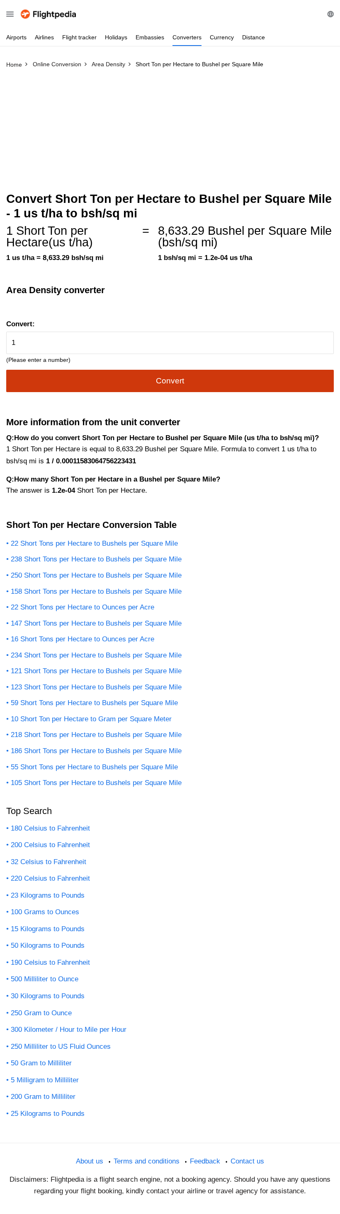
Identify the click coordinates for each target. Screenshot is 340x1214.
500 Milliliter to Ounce (44, 979)
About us (89, 1161)
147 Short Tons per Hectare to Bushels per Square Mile (96, 623)
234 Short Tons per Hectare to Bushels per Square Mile (96, 655)
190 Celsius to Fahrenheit (50, 962)
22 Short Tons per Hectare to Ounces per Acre (82, 607)
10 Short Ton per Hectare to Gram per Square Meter (91, 719)
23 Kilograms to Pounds (48, 895)
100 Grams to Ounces (45, 912)
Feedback (205, 1161)
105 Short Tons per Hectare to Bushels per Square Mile (96, 783)
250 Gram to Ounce (41, 1013)
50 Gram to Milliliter (41, 1063)
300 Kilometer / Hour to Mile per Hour (68, 1029)
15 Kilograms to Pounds (48, 929)
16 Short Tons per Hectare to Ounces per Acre (82, 639)
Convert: (20, 324)
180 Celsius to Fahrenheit (50, 828)
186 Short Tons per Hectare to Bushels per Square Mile (96, 751)
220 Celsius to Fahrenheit (50, 878)
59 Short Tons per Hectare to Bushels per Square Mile (94, 703)
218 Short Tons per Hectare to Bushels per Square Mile (96, 735)
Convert (170, 380)
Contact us (247, 1161)
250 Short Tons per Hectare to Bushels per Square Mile (96, 575)
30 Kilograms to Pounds (48, 996)
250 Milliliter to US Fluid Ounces (61, 1046)
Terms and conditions (147, 1161)
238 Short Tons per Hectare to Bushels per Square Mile (96, 559)
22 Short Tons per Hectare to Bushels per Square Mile (94, 543)
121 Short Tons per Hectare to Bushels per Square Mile (96, 671)
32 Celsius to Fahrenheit (48, 862)
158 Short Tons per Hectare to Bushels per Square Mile (96, 591)
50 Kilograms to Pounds (48, 945)
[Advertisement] (170, 134)
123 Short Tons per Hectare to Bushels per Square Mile (96, 687)
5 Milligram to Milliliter (45, 1080)
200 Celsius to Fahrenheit (50, 845)
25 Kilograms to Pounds (48, 1114)
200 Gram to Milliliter (43, 1097)
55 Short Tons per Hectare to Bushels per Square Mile (94, 767)
